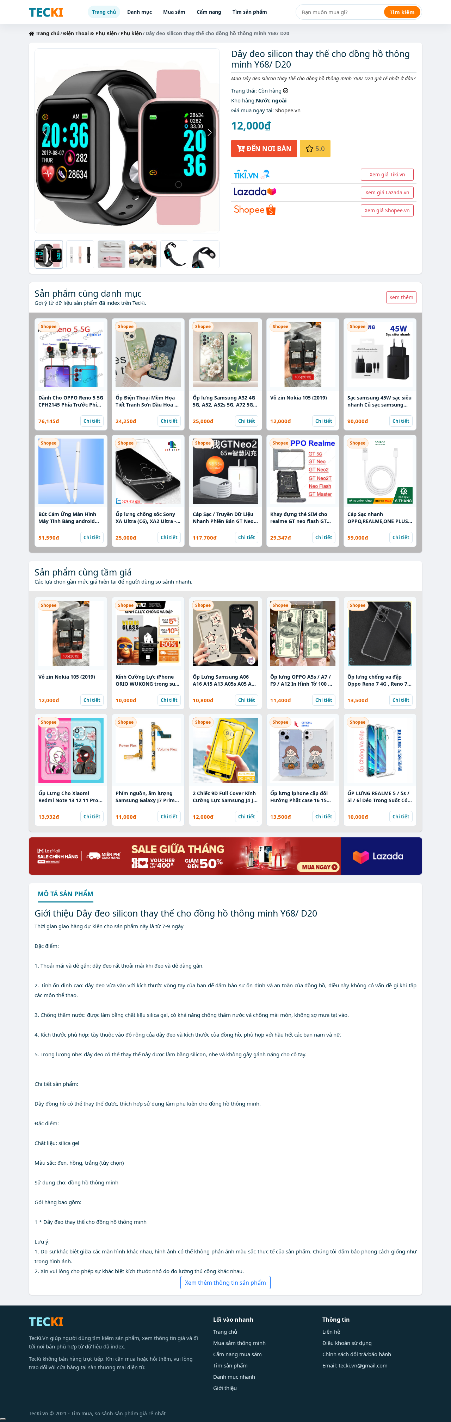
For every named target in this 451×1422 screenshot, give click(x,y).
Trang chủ (104, 11)
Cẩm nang (209, 11)
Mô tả (65, 894)
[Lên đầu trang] (3, 1419)
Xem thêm (401, 297)
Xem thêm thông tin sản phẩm (225, 1282)
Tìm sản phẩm (250, 11)
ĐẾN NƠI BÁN (268, 148)
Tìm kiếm (402, 11)
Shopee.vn (288, 110)
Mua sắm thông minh (239, 1342)
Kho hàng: (243, 100)
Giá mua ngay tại (251, 110)
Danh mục (139, 11)
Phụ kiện (131, 33)
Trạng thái (243, 90)
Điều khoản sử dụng (347, 1342)
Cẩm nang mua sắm (237, 1354)
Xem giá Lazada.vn (387, 192)
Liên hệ (331, 1331)
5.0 (319, 148)
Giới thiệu (225, 1387)
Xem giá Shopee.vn (387, 210)
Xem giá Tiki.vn (387, 174)
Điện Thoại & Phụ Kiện (90, 33)
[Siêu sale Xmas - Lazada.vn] (225, 855)
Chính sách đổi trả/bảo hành (356, 1354)
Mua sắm (174, 11)
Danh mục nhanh (234, 1376)
